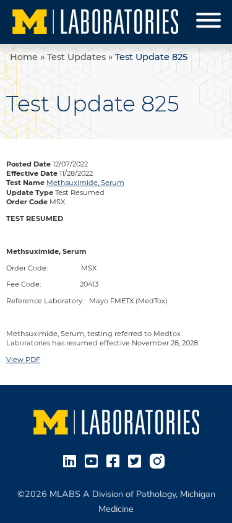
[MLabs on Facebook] (115, 460)
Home (24, 57)
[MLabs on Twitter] (137, 460)
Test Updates (76, 57)
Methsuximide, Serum (85, 182)
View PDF (23, 359)
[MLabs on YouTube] (94, 460)
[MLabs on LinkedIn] (72, 460)
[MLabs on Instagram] (160, 460)
